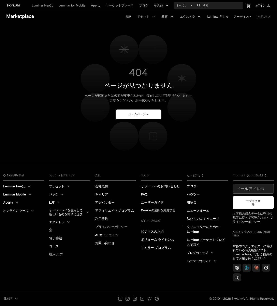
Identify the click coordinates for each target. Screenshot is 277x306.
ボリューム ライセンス (157, 239)
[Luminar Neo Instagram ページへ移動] (128, 299)
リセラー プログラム (156, 248)
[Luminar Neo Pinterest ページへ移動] (157, 299)
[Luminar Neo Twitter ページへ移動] (149, 299)
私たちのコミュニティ (203, 219)
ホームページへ (138, 114)
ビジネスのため (152, 231)
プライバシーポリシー (111, 227)
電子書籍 (55, 238)
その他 (162, 5)
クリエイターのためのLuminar (203, 229)
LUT (55, 202)
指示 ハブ (264, 16)
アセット (146, 16)
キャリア (101, 194)
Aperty (95, 5)
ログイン (262, 5)
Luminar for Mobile (72, 5)
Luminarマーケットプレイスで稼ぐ (206, 242)
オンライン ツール (19, 210)
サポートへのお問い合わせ (160, 186)
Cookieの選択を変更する (158, 210)
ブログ (143, 5)
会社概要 (101, 186)
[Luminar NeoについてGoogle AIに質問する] (237, 277)
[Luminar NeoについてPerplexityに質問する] (247, 268)
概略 (129, 16)
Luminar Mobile (17, 194)
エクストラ (191, 16)
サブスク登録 (253, 202)
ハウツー (193, 194)
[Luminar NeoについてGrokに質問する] (266, 268)
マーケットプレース (119, 5)
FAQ (144, 194)
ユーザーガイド (152, 202)
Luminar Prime (217, 16)
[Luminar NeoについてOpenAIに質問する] (237, 268)
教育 (168, 16)
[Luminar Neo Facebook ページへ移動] (120, 299)
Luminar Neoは (42, 5)
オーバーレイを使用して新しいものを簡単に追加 (69, 212)
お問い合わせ (105, 243)
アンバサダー (105, 202)
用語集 (191, 202)
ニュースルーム (198, 210)
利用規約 (101, 219)
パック (57, 194)
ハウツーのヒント (202, 261)
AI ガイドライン (107, 235)
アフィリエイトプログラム (114, 210)
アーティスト (243, 16)
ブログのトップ (201, 252)
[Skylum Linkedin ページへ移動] (135, 299)
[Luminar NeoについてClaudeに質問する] (256, 268)
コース (54, 246)
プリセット (60, 186)
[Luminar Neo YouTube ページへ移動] (142, 299)
